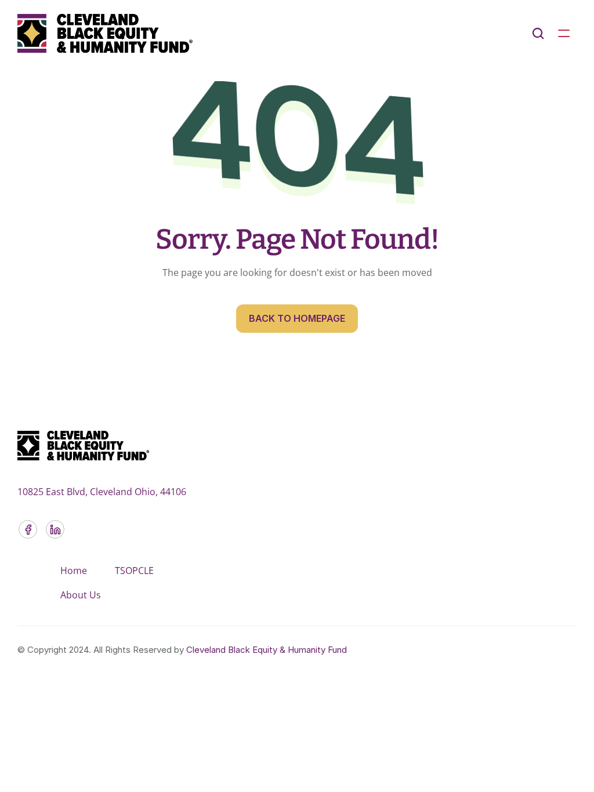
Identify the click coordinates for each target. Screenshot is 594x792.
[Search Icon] (538, 34)
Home (73, 570)
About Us (80, 594)
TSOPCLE (134, 570)
